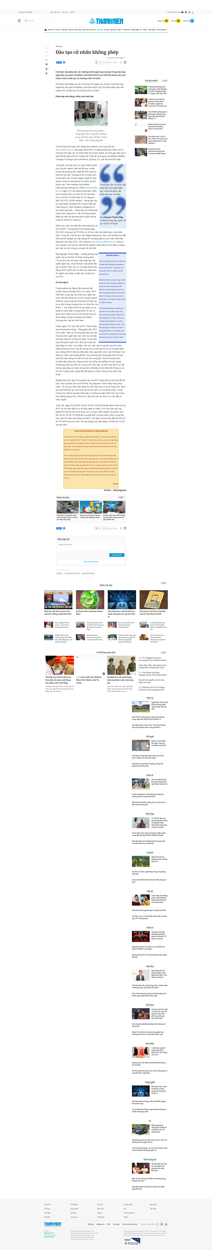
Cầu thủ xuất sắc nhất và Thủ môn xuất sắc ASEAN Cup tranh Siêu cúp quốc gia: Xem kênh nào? (159, 1013)
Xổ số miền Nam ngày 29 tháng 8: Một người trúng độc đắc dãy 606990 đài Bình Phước (148, 834)
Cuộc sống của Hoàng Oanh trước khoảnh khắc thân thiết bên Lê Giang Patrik (159, 899)
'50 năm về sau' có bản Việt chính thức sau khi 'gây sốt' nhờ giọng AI (149, 917)
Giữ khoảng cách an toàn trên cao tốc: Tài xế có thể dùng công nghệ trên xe (149, 1141)
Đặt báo (91, 1224)
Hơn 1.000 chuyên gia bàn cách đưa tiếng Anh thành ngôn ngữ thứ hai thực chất (149, 994)
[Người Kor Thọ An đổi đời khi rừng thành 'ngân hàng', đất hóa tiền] (141, 706)
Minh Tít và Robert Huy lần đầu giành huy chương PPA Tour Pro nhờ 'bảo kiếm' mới (148, 1033)
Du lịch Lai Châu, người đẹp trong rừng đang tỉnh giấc (149, 873)
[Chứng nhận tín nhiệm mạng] (132, 1241)
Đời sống (78, 30)
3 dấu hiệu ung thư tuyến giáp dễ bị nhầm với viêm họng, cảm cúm (159, 1051)
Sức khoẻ (74, 1209)
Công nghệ (135, 30)
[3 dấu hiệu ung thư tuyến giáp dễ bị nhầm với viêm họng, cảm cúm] (141, 1052)
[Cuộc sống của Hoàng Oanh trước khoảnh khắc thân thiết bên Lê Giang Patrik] (141, 900)
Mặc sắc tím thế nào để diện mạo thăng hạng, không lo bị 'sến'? (149, 1180)
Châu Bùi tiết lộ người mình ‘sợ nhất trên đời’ (149, 910)
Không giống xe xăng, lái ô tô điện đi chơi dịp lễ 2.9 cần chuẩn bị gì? (159, 1128)
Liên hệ (72, 12)
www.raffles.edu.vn (65, 150)
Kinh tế (71, 30)
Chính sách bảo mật (129, 1224)
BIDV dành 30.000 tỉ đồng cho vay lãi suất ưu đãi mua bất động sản (149, 803)
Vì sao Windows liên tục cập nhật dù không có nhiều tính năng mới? (149, 1110)
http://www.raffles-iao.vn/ (103, 242)
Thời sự (57, 30)
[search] (38, 21)
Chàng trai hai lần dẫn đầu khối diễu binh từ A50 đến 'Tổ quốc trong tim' (158, 935)
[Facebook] (186, 12)
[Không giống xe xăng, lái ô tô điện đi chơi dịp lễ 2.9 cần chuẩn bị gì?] (141, 1129)
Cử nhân (59, 573)
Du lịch (106, 30)
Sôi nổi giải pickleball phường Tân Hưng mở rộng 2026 (148, 1025)
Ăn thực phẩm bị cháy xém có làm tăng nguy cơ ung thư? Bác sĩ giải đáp (149, 1072)
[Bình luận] (46, 64)
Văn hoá (100, 1209)
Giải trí (119, 30)
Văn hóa (113, 30)
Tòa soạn (116, 1224)
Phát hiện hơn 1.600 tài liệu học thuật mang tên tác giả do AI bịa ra (159, 1090)
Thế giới (64, 30)
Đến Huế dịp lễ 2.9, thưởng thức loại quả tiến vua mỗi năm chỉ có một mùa (148, 842)
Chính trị (50, 30)
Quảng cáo (101, 1224)
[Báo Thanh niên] (52, 1224)
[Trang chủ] (45, 29)
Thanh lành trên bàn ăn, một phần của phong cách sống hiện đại (159, 1167)
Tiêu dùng (152, 30)
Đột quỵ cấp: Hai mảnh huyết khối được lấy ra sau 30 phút (149, 1064)
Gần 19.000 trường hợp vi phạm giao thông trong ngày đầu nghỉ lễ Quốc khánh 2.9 (148, 718)
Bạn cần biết (55, 12)
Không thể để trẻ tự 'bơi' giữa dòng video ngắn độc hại (149, 956)
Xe (141, 30)
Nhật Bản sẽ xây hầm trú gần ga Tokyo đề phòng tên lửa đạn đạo (147, 765)
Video (145, 30)
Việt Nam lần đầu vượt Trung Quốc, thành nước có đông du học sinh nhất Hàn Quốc (150, 986)
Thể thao (126, 30)
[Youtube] (182, 12)
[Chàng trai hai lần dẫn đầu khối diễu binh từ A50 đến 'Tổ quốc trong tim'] (141, 936)
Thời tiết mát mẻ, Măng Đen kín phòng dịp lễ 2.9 (159, 859)
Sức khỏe (85, 30)
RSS (108, 1224)
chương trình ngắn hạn (71, 573)
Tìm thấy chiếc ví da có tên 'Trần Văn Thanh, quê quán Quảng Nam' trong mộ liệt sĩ (149, 726)
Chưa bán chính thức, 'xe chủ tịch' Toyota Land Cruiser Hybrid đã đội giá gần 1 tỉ (149, 1149)
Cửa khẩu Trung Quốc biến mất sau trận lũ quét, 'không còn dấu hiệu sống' (148, 757)
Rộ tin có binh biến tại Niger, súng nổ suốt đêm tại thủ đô (158, 743)
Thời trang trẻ (162, 30)
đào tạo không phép (88, 573)
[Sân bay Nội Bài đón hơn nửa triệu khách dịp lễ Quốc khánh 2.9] (141, 784)
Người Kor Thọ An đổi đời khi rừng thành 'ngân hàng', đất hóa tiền (159, 705)
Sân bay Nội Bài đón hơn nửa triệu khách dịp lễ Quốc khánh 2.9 (159, 782)
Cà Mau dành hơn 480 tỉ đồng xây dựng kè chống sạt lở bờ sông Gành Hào (148, 795)
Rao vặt (153, 1209)
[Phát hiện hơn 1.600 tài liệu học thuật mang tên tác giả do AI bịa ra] (141, 1091)
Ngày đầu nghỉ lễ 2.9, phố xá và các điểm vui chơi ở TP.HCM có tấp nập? (148, 948)
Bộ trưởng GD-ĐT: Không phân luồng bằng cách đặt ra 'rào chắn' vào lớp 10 (159, 974)
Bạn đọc (153, 1204)
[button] (46, 48)
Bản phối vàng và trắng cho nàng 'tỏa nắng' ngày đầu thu (148, 1188)
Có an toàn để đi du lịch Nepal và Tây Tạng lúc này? (149, 881)
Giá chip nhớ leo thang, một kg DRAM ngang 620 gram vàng (149, 1102)
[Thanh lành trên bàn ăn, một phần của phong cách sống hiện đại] (141, 1168)
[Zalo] (193, 12)
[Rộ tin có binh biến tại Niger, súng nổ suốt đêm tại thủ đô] (141, 745)
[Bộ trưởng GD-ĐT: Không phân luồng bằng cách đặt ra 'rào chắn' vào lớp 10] (141, 975)
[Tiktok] (189, 12)
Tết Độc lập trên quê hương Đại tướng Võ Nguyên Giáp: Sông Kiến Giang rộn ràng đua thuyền (159, 822)
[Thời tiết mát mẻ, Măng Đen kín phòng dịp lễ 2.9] (141, 861)
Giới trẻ (93, 30)
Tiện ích (64, 12)
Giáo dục (100, 30)
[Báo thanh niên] (106, 20)
